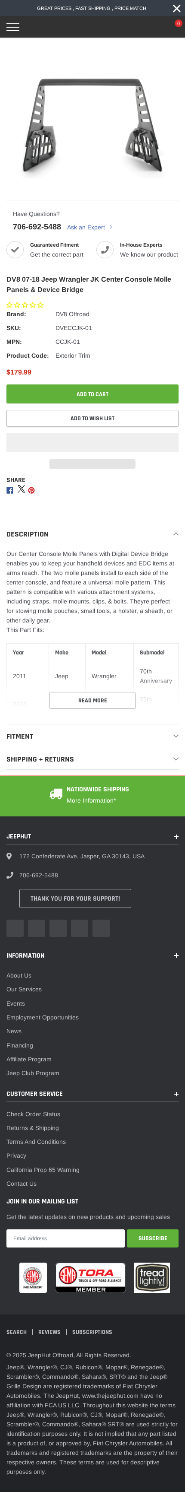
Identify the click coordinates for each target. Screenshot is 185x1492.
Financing (19, 1045)
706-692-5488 (37, 226)
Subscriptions (92, 1332)
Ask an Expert (87, 227)
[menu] (12, 27)
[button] (25, 305)
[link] (15, 928)
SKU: (13, 327)
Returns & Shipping (32, 1127)
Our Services (24, 989)
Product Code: (27, 355)
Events (15, 1003)
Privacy (16, 1155)
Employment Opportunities (42, 1017)
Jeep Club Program (32, 1073)
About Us (18, 975)
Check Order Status (33, 1114)
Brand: (16, 314)
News (14, 1031)
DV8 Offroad (72, 314)
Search (17, 1332)
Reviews (50, 1332)
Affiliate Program (29, 1059)
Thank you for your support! (75, 898)
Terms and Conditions (36, 1141)
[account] (153, 27)
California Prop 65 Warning (43, 1169)
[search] (35, 27)
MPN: (14, 341)
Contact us (21, 1183)
